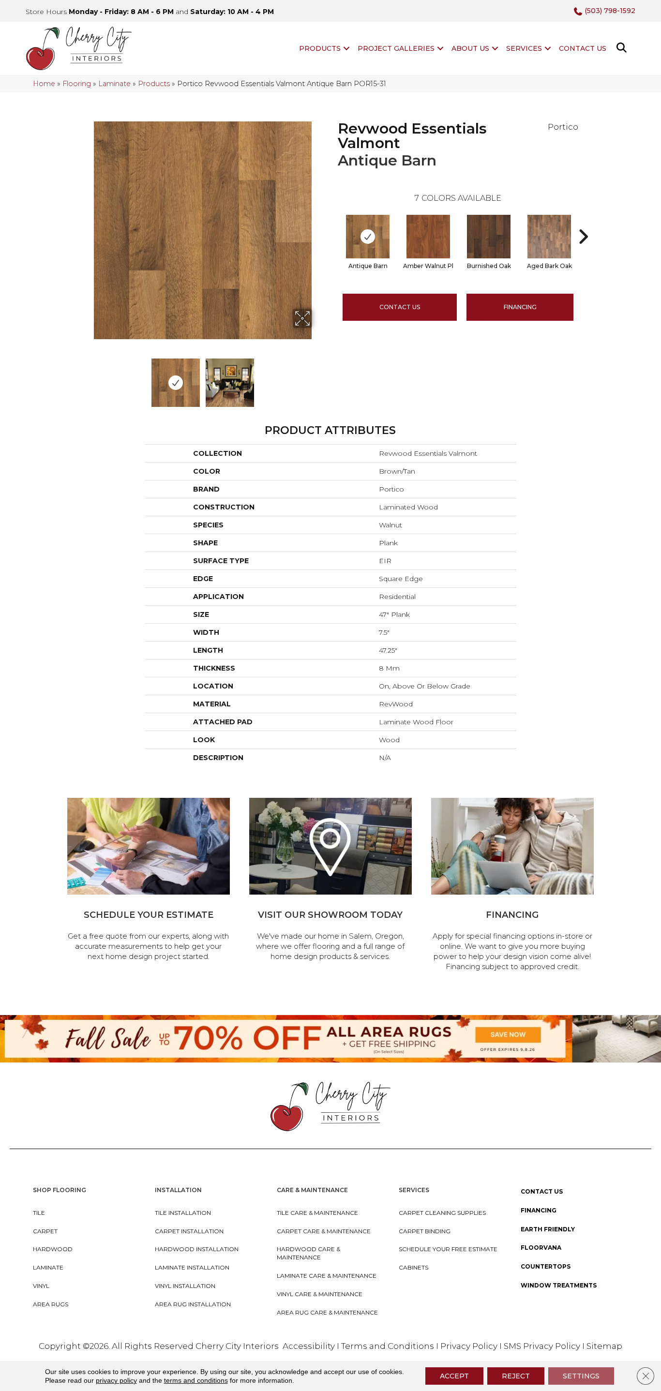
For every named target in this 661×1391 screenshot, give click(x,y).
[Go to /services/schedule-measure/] (148, 880)
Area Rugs (50, 1304)
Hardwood (53, 1249)
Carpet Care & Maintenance (324, 1231)
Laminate (114, 83)
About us (470, 48)
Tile (39, 1212)
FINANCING (520, 307)
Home (44, 83)
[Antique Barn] (368, 236)
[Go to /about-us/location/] (330, 880)
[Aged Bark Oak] (549, 236)
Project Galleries (396, 48)
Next (318, 378)
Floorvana (541, 1247)
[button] (346, 48)
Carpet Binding (425, 1231)
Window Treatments (559, 1285)
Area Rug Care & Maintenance (327, 1312)
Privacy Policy (469, 1346)
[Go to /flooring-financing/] (512, 885)
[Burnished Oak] (489, 236)
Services (524, 48)
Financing (538, 1210)
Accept (454, 1376)
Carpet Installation (189, 1231)
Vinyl (41, 1285)
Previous (87, 378)
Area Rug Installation (193, 1304)
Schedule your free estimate (448, 1249)
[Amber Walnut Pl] (428, 236)
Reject (516, 1376)
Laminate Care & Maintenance (326, 1275)
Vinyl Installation (185, 1285)
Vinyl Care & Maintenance (319, 1294)
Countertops (546, 1266)
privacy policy (116, 1380)
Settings (581, 1376)
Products (320, 48)
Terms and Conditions (387, 1346)
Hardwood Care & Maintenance (308, 1253)
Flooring (76, 83)
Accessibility (309, 1346)
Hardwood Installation (197, 1249)
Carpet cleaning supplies (442, 1212)
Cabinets (413, 1267)
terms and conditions (196, 1380)
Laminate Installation (192, 1267)
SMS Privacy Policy (543, 1346)
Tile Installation (183, 1212)
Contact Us (582, 48)
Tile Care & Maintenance (317, 1212)
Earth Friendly (548, 1229)
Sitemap (604, 1346)
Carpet (45, 1231)
